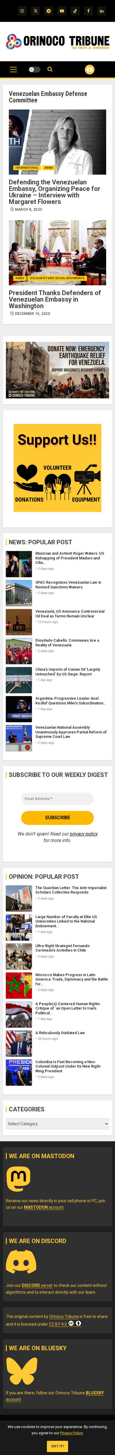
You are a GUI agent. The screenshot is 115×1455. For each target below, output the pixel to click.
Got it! (57, 1446)
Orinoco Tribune (64, 1316)
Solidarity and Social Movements (57, 278)
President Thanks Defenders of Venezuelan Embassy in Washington (55, 299)
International (27, 167)
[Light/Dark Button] (34, 70)
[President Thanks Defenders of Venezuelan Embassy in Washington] (57, 252)
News (49, 167)
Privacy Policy (71, 1433)
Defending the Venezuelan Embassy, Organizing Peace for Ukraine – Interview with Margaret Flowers (54, 191)
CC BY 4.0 (58, 1324)
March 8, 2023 (28, 209)
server (37, 1285)
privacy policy (84, 834)
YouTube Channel (82, 69)
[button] (13, 72)
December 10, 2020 (32, 314)
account (44, 1207)
